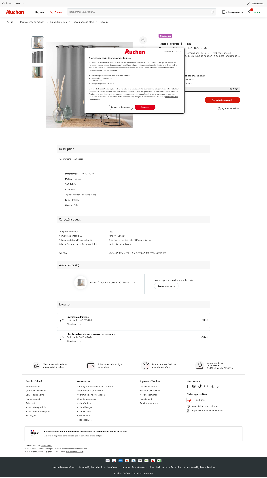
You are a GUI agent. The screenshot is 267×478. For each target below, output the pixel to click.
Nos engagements (148, 394)
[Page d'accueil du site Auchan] (16, 12)
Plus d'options (184, 83)
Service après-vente (35, 394)
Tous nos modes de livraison (89, 390)
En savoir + (164, 60)
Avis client (30, 403)
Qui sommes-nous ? (149, 386)
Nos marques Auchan (150, 390)
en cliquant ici (46, 445)
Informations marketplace (38, 411)
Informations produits (36, 407)
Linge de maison (58, 22)
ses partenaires (102, 62)
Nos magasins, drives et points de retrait (94, 386)
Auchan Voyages (84, 407)
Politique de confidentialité (168, 467)
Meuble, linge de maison (32, 22)
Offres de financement (86, 399)
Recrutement (146, 399)
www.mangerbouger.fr (74, 452)
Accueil (10, 22)
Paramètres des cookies (120, 107)
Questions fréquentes (36, 390)
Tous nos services (84, 420)
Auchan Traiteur (84, 403)
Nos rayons (31, 415)
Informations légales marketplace (199, 467)
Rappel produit (33, 399)
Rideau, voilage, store (83, 22)
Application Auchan (149, 403)
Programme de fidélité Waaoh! (90, 394)
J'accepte (144, 107)
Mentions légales (86, 467)
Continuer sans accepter (173, 52)
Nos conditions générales (63, 467)
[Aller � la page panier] (254, 12)
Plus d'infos (72, 324)
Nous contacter (33, 386)
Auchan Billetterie (84, 411)
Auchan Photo (83, 415)
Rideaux (104, 22)
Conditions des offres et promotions (113, 467)
